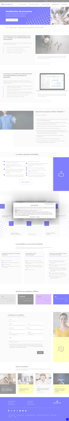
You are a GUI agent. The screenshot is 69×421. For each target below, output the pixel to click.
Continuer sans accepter (49, 203)
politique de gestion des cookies (24, 215)
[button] (67, 419)
